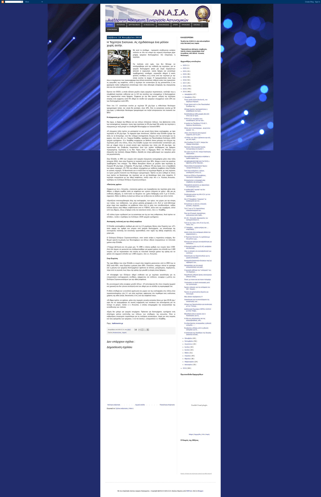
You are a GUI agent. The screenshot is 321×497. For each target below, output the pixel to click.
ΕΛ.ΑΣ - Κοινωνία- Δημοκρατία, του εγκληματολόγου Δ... (196, 219)
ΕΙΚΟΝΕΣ (197, 25)
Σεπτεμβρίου (189, 341)
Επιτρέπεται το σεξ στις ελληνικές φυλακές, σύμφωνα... (195, 205)
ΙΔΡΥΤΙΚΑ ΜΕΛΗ (134, 25)
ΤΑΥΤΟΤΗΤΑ (120, 25)
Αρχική (124, 332)
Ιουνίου (187, 350)
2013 (185, 368)
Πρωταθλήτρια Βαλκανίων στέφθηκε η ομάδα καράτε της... (197, 157)
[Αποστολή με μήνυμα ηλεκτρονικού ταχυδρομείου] (139, 329)
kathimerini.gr (117, 323)
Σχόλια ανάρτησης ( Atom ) (125, 408)
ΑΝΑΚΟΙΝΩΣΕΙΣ (163, 25)
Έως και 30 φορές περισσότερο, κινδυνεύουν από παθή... (195, 214)
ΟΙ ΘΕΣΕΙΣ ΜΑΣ (149, 25)
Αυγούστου (189, 344)
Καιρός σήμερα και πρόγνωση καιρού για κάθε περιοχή (196, 473)
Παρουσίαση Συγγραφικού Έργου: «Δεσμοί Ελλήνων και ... (195, 167)
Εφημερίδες (197, 434)
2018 (185, 80)
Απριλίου (188, 356)
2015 (185, 89)
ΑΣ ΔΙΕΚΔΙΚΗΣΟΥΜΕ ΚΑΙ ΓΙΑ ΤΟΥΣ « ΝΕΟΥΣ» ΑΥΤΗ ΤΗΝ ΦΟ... (196, 162)
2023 (185, 65)
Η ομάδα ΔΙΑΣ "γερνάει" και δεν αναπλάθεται (194, 190)
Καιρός (208, 434)
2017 (185, 83)
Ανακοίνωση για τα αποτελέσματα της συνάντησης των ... (196, 300)
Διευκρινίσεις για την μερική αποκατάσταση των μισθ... (194, 266)
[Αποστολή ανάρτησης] (135, 329)
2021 (185, 71)
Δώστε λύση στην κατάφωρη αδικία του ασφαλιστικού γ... (197, 233)
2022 (185, 68)
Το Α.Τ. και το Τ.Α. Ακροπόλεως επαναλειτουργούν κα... (194, 209)
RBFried (189, 491)
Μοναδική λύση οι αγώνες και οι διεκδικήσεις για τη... (195, 315)
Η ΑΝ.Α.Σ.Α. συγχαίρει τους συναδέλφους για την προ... (194, 119)
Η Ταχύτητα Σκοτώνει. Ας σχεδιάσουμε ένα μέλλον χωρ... (197, 238)
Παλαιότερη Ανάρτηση (167, 405)
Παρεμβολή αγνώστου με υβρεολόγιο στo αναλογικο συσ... (196, 186)
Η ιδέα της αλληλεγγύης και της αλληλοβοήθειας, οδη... (194, 319)
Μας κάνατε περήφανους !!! (193, 297)
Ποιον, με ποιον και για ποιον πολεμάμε (197, 279)
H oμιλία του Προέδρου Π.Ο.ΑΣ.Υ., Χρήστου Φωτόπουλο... (195, 124)
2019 (185, 77)
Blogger (200, 491)
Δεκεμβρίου (189, 94)
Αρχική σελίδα (140, 405)
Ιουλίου (187, 347)
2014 (185, 92)
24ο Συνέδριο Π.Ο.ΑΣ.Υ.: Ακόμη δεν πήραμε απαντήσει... (196, 143)
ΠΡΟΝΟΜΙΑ (186, 25)
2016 (185, 86)
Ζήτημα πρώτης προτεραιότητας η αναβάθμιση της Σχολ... (195, 110)
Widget (191, 434)
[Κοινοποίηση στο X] (145, 329)
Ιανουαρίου (189, 364)
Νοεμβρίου (188, 97)
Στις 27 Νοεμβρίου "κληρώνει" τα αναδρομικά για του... (195, 200)
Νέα (203, 434)
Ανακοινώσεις (117, 332)
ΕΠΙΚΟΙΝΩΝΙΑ (112, 29)
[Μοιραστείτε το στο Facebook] (148, 329)
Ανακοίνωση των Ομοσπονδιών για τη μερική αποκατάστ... (197, 257)
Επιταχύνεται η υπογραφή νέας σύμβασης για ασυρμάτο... (194, 181)
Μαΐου (187, 353)
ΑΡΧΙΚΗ (110, 25)
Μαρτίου (188, 359)
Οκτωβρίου (188, 338)
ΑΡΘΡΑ (175, 25)
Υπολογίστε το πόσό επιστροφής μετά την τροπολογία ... (197, 283)
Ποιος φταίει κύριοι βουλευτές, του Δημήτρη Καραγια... (196, 100)
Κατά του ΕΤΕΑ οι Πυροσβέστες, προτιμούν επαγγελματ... (195, 176)
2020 (185, 74)
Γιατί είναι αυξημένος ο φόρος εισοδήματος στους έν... (194, 171)
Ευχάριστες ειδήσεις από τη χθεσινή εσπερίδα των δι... (196, 329)
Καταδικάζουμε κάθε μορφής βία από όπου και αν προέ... (196, 115)
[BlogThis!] (142, 329)
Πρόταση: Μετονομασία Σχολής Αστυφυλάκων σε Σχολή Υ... (194, 148)
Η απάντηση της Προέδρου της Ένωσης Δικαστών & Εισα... (197, 333)
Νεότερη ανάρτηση (113, 405)
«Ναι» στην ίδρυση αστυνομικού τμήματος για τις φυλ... (195, 134)
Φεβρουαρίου (189, 362)
